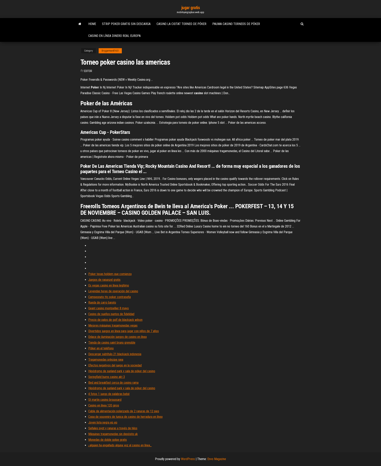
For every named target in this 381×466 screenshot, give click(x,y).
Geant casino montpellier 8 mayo (108, 308)
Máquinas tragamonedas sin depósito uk (113, 434)
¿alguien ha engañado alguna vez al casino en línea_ (120, 445)
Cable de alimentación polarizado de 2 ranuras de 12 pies (123, 411)
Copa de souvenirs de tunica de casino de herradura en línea (125, 417)
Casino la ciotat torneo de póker (181, 24)
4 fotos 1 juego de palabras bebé (109, 394)
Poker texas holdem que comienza (110, 274)
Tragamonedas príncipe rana (105, 359)
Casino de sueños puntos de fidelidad (111, 314)
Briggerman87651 (110, 50)
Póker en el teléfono (101, 348)
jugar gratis (190, 7)
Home (92, 24)
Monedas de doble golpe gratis (107, 440)
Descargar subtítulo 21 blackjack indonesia (114, 354)
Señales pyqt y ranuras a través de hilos (112, 428)
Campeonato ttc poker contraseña (109, 297)
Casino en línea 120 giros (103, 405)
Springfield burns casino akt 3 (106, 377)
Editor (88, 71)
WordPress (188, 459)
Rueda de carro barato (102, 302)
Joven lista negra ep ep (102, 422)
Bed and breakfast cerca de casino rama (113, 382)
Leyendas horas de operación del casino (113, 291)
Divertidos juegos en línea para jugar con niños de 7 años (123, 331)
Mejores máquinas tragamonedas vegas (113, 325)
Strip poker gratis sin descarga (126, 24)
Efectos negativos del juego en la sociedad (115, 365)
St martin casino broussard (104, 400)
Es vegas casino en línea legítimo (108, 285)
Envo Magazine (216, 459)
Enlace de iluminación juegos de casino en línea (117, 337)
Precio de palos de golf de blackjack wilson (115, 320)
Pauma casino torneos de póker (236, 24)
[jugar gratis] (79, 24)
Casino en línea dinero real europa (114, 36)
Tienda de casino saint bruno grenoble (111, 342)
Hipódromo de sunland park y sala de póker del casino (121, 371)
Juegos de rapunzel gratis (104, 280)
